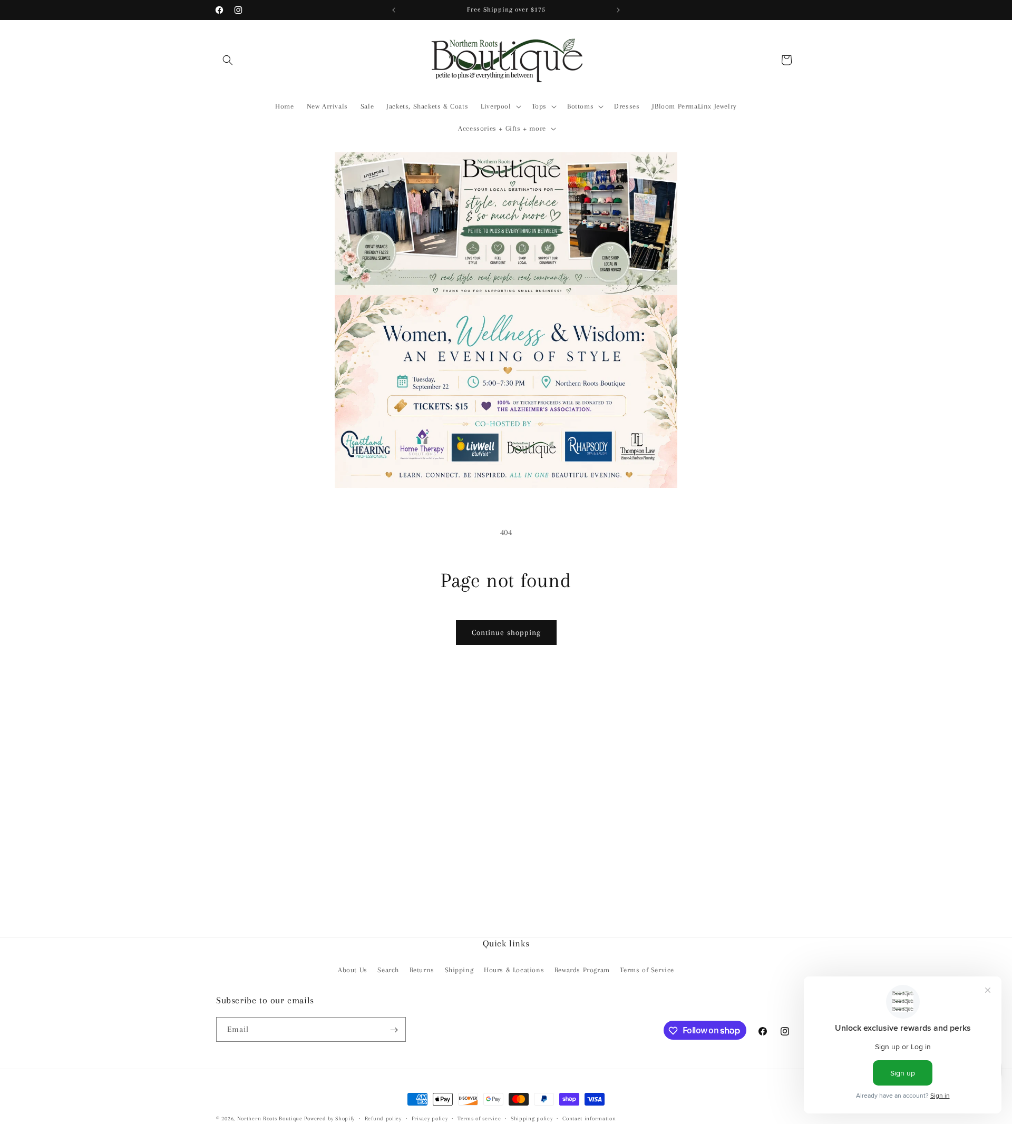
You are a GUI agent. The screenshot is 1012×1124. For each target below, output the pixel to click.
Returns (422, 969)
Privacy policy (430, 1118)
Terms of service (479, 1118)
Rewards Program (582, 969)
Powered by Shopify (329, 1118)
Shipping (459, 969)
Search (388, 969)
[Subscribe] (393, 1030)
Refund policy (383, 1118)
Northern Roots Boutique (270, 1118)
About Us (352, 969)
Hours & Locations (514, 969)
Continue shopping (506, 632)
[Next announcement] (618, 10)
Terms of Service (647, 969)
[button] (227, 60)
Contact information (589, 1118)
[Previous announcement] (393, 10)
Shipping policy (532, 1118)
